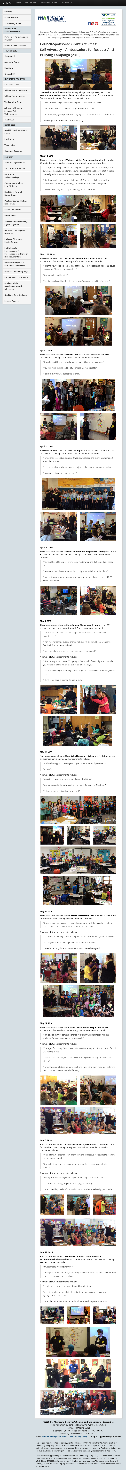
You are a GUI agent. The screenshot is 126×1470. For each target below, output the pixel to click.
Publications (9, 139)
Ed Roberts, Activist (12, 209)
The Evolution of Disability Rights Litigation (15, 223)
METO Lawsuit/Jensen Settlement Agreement (14, 264)
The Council (30, 2)
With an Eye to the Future (15, 90)
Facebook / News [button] (49, 2)
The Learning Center (13, 102)
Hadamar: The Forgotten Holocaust (15, 231)
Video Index (9, 145)
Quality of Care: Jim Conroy (16, 295)
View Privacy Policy (78, 1436)
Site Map (8, 11)
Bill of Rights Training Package (11, 175)
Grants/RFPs (9, 74)
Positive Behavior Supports (16, 277)
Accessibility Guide (12, 23)
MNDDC (6, 2)
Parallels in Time (11, 84)
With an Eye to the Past (14, 96)
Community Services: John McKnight (13, 184)
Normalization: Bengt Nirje (16, 271)
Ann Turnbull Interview (14, 168)
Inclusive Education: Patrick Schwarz (13, 240)
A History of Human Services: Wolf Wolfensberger (13, 111)
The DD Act (9, 119)
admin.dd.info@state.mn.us (55, 1436)
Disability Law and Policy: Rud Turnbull (15, 202)
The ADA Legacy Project (14, 162)
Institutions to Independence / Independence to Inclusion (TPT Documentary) (16, 252)
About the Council (12, 62)
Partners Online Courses (15, 45)
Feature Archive (11, 301)
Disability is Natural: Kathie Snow (13, 193)
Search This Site (11, 17)
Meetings (8, 68)
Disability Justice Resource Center (16, 131)
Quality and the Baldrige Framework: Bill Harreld (13, 286)
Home (18, 2)
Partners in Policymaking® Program (16, 38)
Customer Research (13, 151)
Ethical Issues (10, 215)
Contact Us (67, 2)
